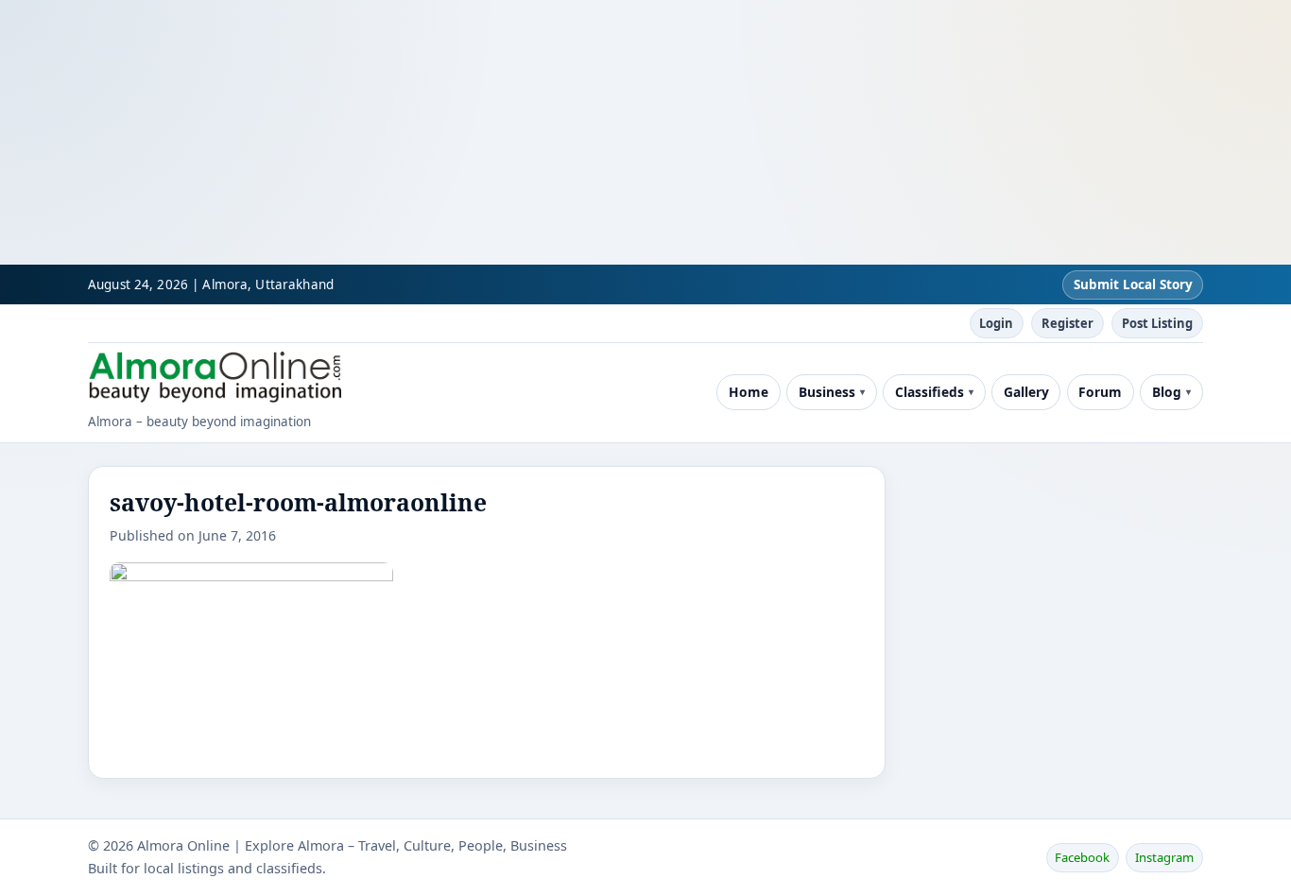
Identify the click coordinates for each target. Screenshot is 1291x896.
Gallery (1026, 392)
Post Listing (1157, 323)
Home (748, 392)
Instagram (1164, 857)
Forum (1100, 392)
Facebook (1082, 857)
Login (996, 323)
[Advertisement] (567, 132)
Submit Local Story (1133, 284)
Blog (1166, 392)
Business (827, 392)
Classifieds (929, 392)
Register (1067, 323)
